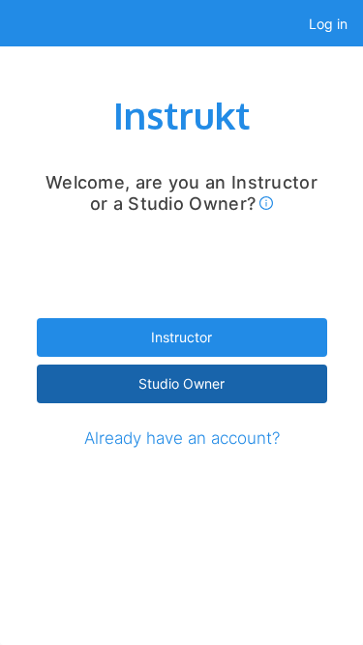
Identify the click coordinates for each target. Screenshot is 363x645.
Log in (328, 23)
